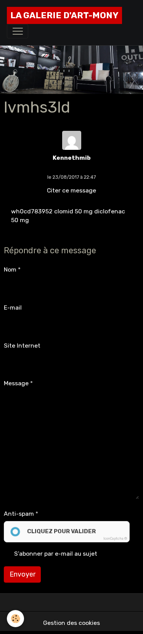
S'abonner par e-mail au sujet (55, 553)
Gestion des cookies (71, 622)
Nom (10, 269)
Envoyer (22, 574)
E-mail (13, 307)
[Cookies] (15, 618)
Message (16, 383)
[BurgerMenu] (17, 31)
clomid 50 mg (73, 211)
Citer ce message (71, 190)
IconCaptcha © (115, 538)
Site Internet (22, 345)
